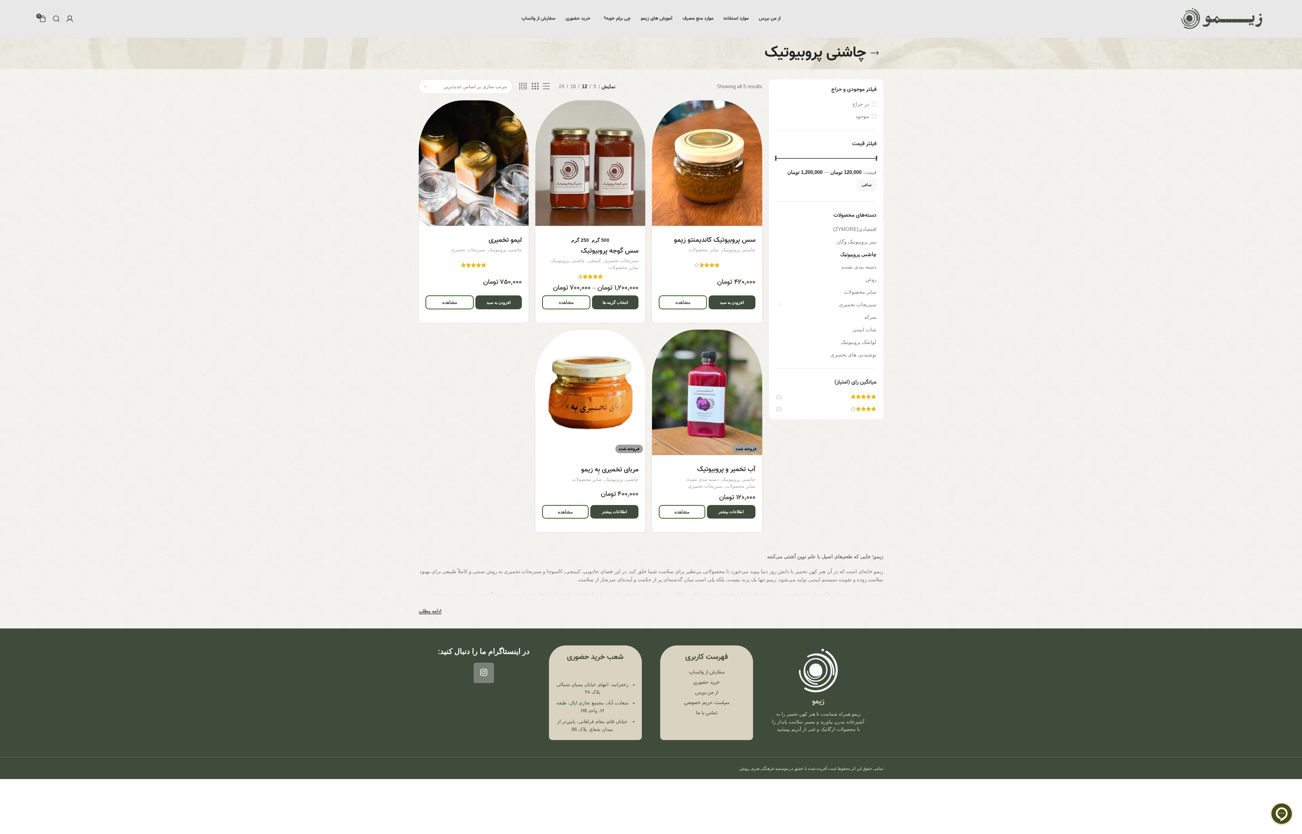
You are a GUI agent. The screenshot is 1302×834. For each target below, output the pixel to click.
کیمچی (594, 260)
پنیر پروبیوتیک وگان (856, 242)
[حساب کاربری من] (70, 18)
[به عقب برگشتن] (874, 53)
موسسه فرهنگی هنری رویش (763, 768)
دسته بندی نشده (859, 267)
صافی (867, 184)
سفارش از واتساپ (707, 672)
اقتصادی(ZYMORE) (854, 229)
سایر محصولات (860, 292)
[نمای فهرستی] (546, 86)
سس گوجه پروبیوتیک (609, 251)
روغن (870, 279)
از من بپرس (706, 693)
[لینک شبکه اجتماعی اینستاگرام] (484, 673)
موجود (862, 116)
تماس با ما (706, 713)
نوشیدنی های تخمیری (853, 354)
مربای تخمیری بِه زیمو (609, 469)
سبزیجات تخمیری (857, 304)
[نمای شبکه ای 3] (535, 86)
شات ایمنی (864, 329)
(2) (779, 409)
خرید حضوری (706, 682)
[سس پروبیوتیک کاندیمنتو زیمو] (707, 163)
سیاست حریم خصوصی (706, 703)
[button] (732, 302)
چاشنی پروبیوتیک (858, 254)
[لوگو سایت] (1222, 19)
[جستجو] (56, 18)
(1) (779, 397)
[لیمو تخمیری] (474, 163)
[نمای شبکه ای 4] (523, 86)
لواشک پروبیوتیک (858, 342)
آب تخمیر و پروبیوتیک (726, 469)
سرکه (870, 317)
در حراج (860, 104)
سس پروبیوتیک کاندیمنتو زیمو (714, 240)
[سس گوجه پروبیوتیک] (590, 163)
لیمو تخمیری (505, 240)
